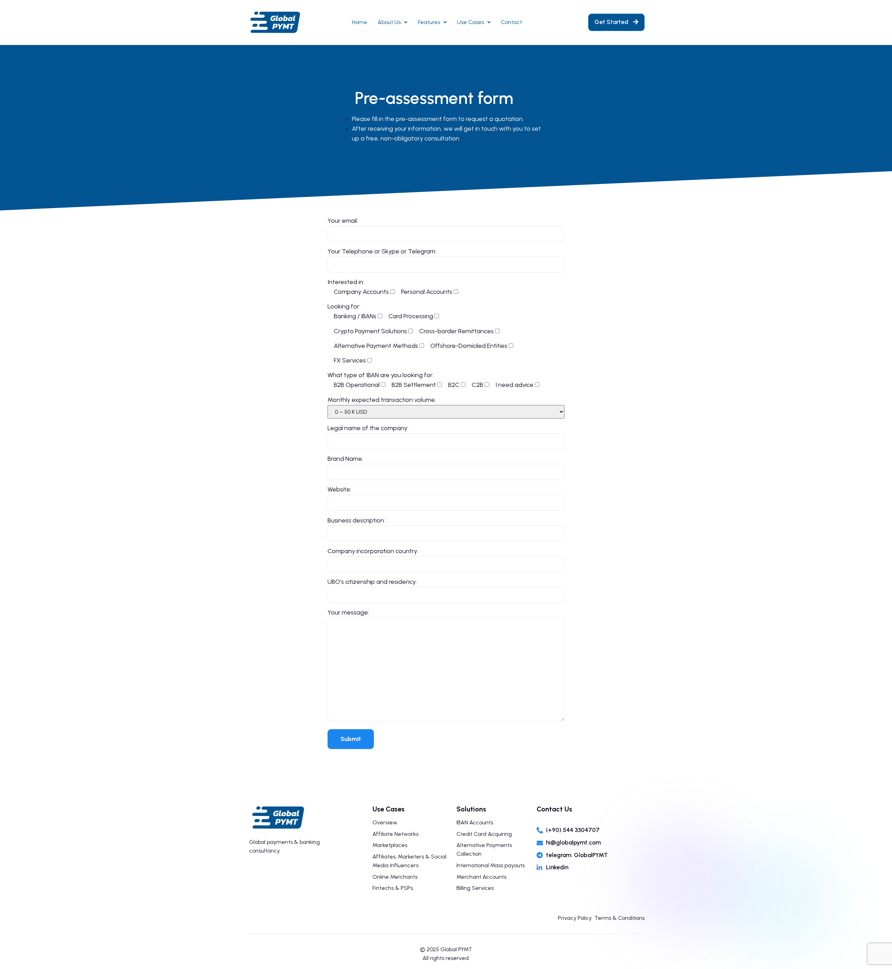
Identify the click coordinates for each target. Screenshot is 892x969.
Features (429, 22)
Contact (511, 22)
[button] (616, 22)
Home (359, 22)
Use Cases (470, 22)
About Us (389, 22)
